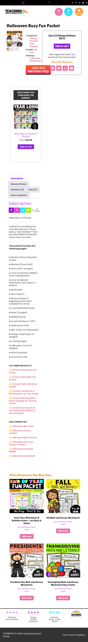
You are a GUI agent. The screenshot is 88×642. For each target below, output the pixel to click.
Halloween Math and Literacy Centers (21, 443)
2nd (32, 52)
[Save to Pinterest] (17, 210)
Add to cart (26, 146)
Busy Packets (34, 45)
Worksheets (36, 60)
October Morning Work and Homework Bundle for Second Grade (22, 410)
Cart (59, 13)
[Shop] (68, 10)
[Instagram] (79, 2)
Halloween (35, 58)
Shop (68, 13)
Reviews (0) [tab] (17, 189)
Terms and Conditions (73, 635)
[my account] (79, 10)
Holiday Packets (34, 39)
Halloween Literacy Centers (20, 432)
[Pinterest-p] (75, 2)
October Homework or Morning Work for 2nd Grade (23, 392)
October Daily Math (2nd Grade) (23, 385)
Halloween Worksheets (23, 455)
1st (35, 49)
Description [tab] (17, 178)
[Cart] (23, 2)
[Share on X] (23, 210)
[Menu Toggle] (9, 3)
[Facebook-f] (72, 2)
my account (79, 13)
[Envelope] (86, 2)
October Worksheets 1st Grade (22, 371)
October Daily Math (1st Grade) (22, 378)
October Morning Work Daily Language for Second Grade (22, 401)
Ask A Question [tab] (19, 195)
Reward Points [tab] (18, 184)
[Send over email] (28, 210)
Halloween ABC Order (23, 426)
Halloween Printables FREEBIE (21, 450)
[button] (49, 2)
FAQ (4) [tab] (32, 189)
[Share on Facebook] (11, 210)
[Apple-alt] (82, 2)
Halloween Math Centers (24, 437)
